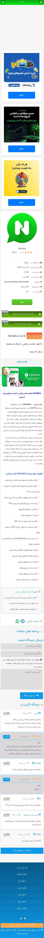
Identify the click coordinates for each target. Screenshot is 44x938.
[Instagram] (21, 918)
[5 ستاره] (20, 252)
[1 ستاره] (31, 252)
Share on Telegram (23, 621)
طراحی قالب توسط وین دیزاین (21, 925)
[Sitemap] (25, 918)
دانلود (21, 95)
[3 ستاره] (25, 252)
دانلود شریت (22, 888)
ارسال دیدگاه (30, 695)
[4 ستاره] (23, 252)
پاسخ (5, 713)
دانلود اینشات (22, 874)
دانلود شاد (22, 895)
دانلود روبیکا (22, 908)
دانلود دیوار (22, 902)
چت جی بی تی (22, 868)
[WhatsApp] (18, 621)
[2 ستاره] (28, 252)
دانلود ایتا (22, 881)
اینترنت (14, 412)
